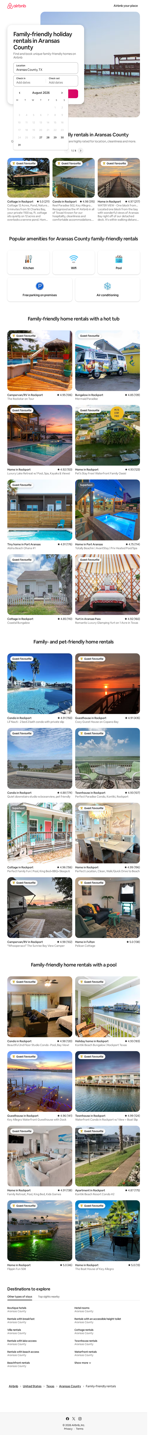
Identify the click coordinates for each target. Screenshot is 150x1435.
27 (40, 137)
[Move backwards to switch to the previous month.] (20, 93)
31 (19, 145)
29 (55, 137)
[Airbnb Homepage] (16, 6)
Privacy (68, 1428)
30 (62, 137)
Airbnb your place (126, 6)
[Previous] (67, 151)
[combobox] (45, 69)
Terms (79, 1428)
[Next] (80, 151)
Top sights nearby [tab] (49, 1296)
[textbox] (29, 82)
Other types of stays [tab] (19, 1296)
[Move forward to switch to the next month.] (62, 93)
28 (47, 137)
